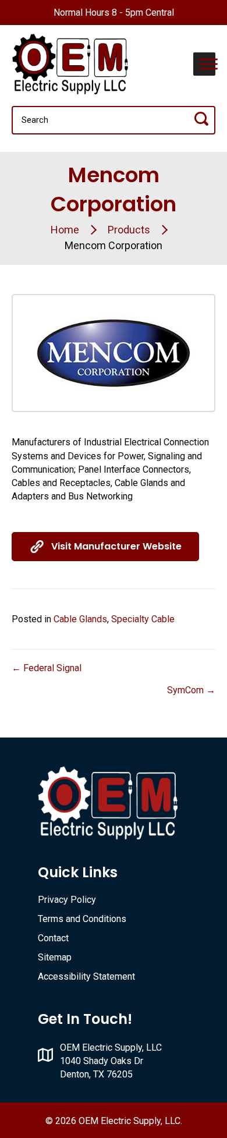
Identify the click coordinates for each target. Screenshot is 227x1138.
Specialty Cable (143, 619)
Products (129, 230)
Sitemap (55, 957)
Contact (53, 938)
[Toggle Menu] (208, 63)
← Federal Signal (46, 667)
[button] (105, 546)
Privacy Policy (67, 899)
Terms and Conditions (82, 918)
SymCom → (191, 690)
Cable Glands (80, 619)
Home (65, 230)
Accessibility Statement (86, 976)
